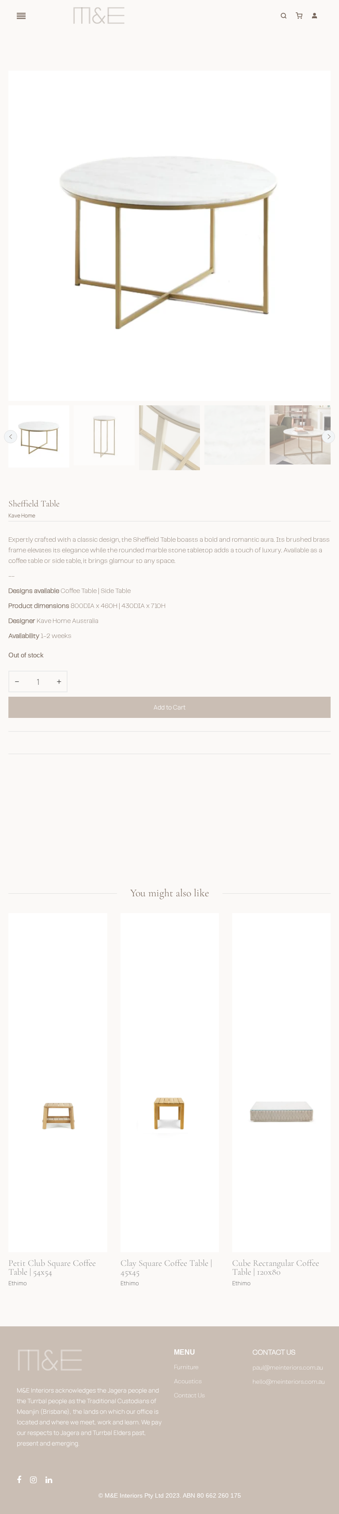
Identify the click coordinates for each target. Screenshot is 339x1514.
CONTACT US (273, 1352)
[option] (39, 436)
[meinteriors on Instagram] (33, 1480)
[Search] (284, 15)
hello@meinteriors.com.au (287, 1382)
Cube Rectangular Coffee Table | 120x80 (164, 1268)
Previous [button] (10, 436)
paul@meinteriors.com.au (287, 1368)
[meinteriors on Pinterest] (48, 1480)
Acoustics (188, 1381)
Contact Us (189, 1396)
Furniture (186, 1367)
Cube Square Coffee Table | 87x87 (279, 1268)
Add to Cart (169, 707)
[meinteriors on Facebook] (19, 1480)
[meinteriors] (98, 15)
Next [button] (328, 436)
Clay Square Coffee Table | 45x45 (54, 1268)
